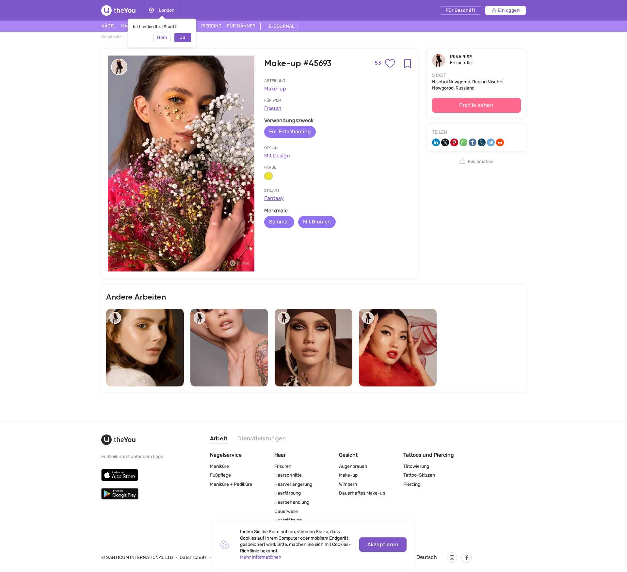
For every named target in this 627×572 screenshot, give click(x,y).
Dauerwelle (286, 511)
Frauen (272, 108)
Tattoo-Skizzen (419, 475)
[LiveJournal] (482, 142)
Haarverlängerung (293, 484)
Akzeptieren (382, 544)
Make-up (275, 89)
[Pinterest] (454, 142)
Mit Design (277, 156)
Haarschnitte (288, 475)
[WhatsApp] (463, 142)
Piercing (411, 484)
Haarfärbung (287, 493)
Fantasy (274, 198)
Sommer (279, 222)
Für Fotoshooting (290, 131)
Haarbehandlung (291, 502)
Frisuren (282, 466)
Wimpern (348, 484)
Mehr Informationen (260, 557)
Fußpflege (220, 475)
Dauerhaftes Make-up (362, 493)
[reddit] (500, 142)
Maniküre (219, 466)
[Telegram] (491, 142)
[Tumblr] (472, 142)
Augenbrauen (353, 466)
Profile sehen (476, 105)
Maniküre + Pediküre (231, 484)
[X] (445, 142)
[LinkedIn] (436, 142)
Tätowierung (416, 466)
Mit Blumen (317, 222)
